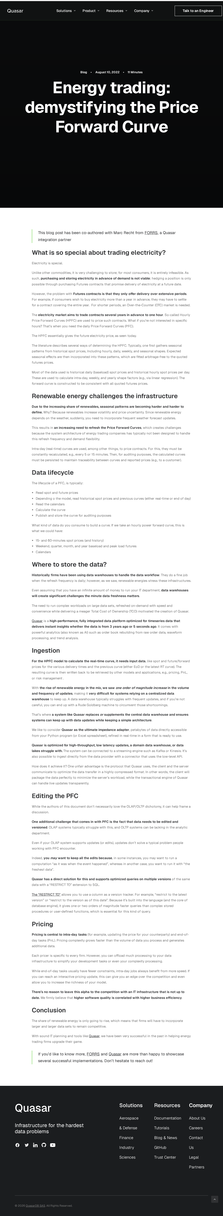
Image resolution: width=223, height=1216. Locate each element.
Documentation (167, 1118)
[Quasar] (15, 11)
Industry (126, 1147)
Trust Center (165, 1157)
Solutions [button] (64, 10)
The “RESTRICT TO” (46, 894)
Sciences (127, 1157)
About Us (197, 1118)
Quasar (37, 621)
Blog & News (165, 1137)
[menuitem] (66, 10)
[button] (17, 1146)
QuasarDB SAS (35, 1206)
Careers (196, 1127)
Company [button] (141, 10)
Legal (194, 1157)
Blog (83, 72)
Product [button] (89, 10)
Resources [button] (114, 10)
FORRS (151, 232)
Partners (196, 1166)
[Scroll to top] (214, 1199)
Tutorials (161, 1127)
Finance (126, 1137)
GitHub (160, 1147)
